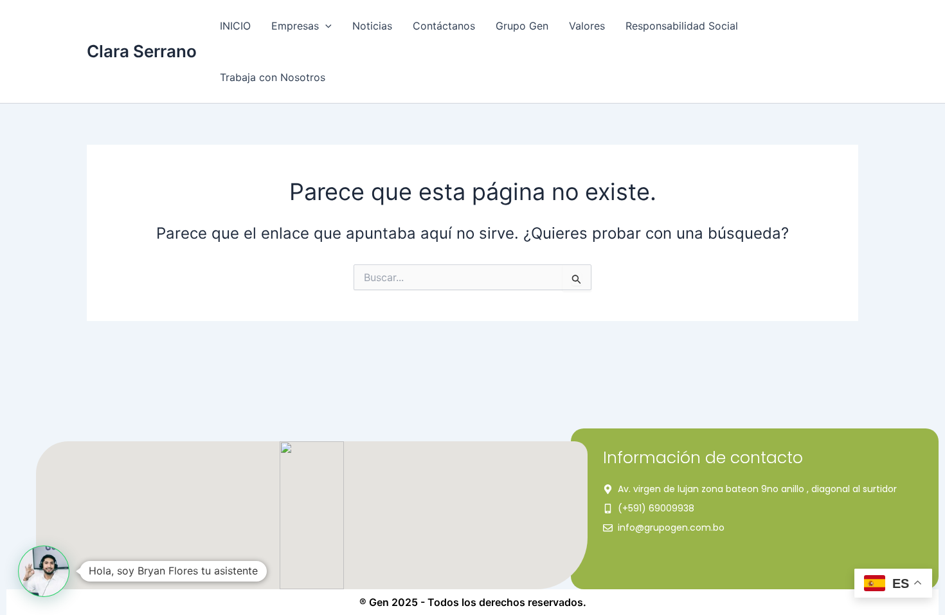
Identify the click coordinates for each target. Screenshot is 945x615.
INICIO (235, 25)
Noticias (372, 25)
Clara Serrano (142, 51)
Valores (587, 25)
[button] (325, 25)
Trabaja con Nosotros (272, 77)
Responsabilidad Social (682, 25)
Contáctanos (444, 25)
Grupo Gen (522, 25)
